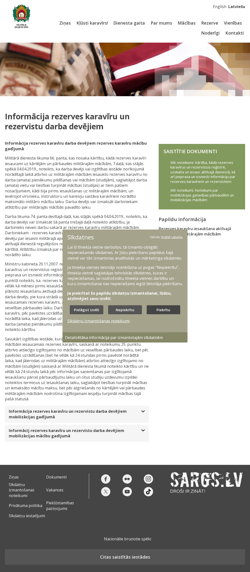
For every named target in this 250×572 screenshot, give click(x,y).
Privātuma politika (25, 505)
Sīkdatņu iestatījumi (27, 515)
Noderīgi (210, 33)
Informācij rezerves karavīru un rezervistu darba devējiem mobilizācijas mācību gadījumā (66, 433)
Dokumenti (56, 477)
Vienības (233, 23)
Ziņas (65, 23)
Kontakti (234, 33)
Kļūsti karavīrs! (92, 23)
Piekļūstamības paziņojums (60, 505)
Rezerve (209, 23)
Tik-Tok (148, 491)
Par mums (161, 23)
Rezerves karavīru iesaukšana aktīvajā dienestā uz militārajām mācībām (195, 231)
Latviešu (236, 6)
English (219, 6)
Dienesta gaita (129, 23)
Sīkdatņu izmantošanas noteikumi (21, 490)
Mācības (187, 23)
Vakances (54, 490)
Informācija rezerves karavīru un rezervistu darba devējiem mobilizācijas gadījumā (68, 414)
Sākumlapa (21, 16)
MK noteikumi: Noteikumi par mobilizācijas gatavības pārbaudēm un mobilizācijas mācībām (202, 195)
